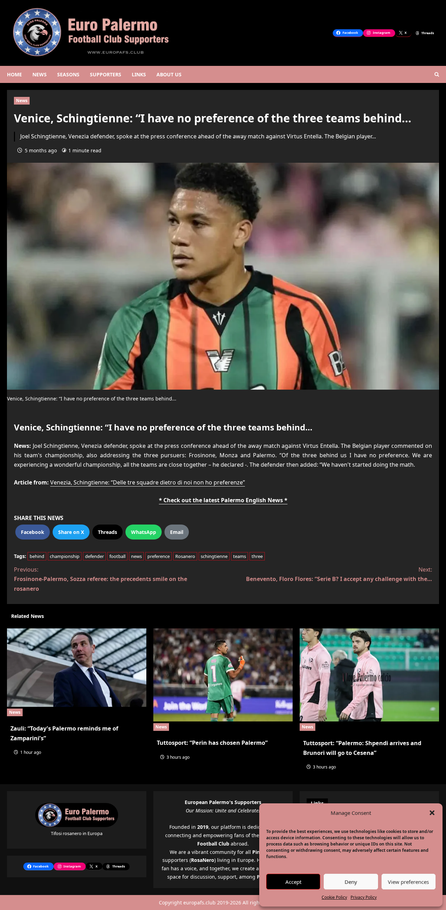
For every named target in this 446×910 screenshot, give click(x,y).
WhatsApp (143, 532)
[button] (432, 812)
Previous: (100, 579)
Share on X (71, 532)
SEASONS (68, 74)
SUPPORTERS (105, 74)
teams (239, 556)
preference (158, 556)
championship (64, 556)
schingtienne (214, 556)
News (22, 101)
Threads (107, 532)
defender (94, 556)
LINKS (139, 74)
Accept (293, 881)
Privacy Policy (364, 897)
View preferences (408, 881)
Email (176, 532)
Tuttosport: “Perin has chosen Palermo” (212, 743)
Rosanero (185, 556)
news (136, 556)
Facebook (32, 532)
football (117, 556)
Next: (339, 574)
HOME (14, 74)
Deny (351, 881)
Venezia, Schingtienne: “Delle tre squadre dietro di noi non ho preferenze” (147, 482)
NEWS (39, 74)
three (257, 556)
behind (37, 556)
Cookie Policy (334, 897)
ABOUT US (169, 74)
